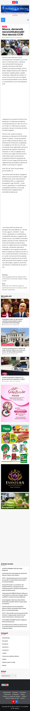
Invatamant (5, 650)
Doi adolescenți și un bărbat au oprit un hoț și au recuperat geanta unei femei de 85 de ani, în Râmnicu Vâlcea (14, 626)
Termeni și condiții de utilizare (10, 656)
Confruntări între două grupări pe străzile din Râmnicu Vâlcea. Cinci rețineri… (14, 574)
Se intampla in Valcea (8, 37)
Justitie (4, 26)
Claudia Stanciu (6, 324)
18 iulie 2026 (15, 353)
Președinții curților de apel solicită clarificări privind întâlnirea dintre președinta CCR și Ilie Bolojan (12, 321)
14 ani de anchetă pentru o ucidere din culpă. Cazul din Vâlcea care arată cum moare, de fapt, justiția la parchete (13, 350)
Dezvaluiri (5, 344)
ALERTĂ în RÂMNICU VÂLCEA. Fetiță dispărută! (12, 569)
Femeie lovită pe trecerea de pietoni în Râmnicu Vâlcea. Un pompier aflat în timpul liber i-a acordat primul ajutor (14, 608)
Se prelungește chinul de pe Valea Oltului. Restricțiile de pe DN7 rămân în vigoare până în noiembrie (14, 601)
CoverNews (25, 706)
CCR (22, 59)
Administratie (6, 638)
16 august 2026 (15, 324)
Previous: (14, 277)
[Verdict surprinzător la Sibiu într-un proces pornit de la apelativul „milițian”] (15, 366)
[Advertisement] (15, 102)
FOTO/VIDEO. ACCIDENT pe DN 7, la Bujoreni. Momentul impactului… (14, 620)
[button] (2, 20)
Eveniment (5, 644)
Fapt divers (5, 647)
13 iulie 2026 (17, 381)
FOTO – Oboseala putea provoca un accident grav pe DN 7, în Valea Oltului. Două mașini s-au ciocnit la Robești (14, 580)
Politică (4, 659)
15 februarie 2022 (18, 37)
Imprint (4, 665)
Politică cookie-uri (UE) (8, 662)
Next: (14, 286)
